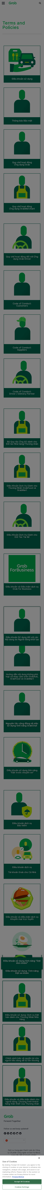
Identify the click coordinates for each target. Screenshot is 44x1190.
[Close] (39, 1158)
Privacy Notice (18, 1177)
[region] (22, 1172)
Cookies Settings (22, 1187)
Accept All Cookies (22, 1182)
